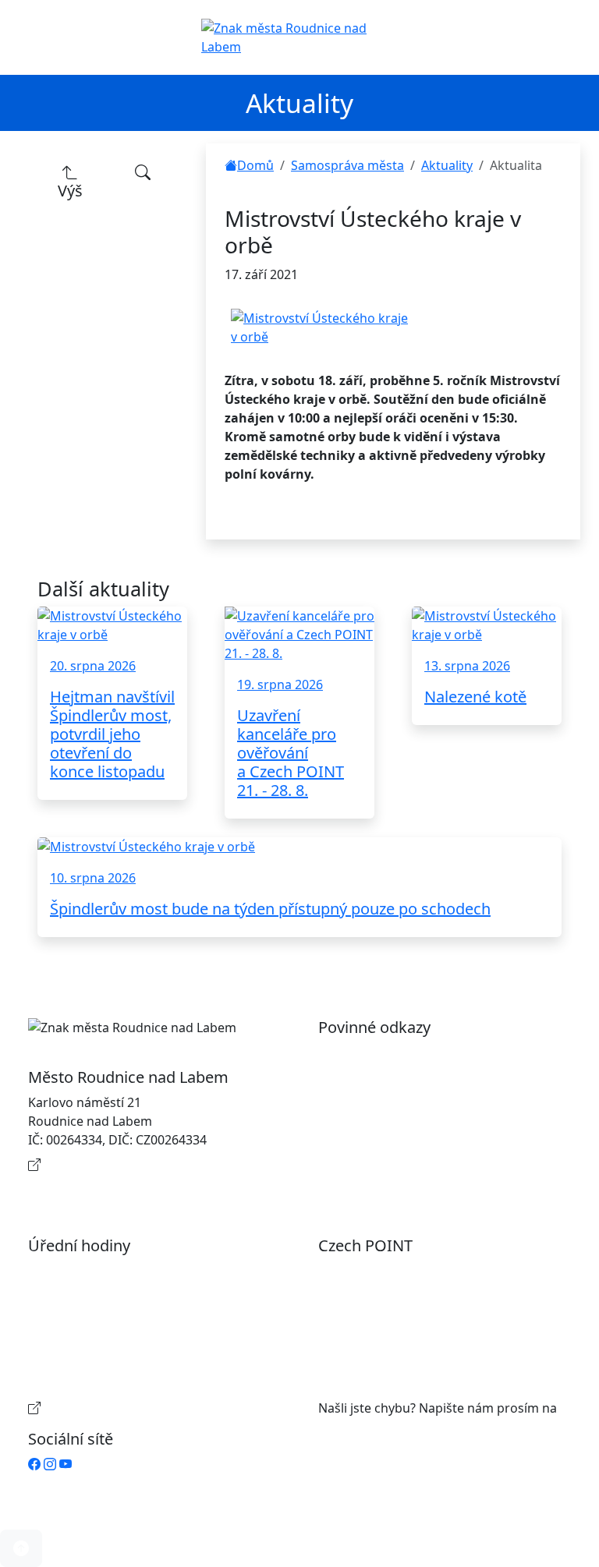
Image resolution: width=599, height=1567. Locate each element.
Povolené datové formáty (408, 1102)
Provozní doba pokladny (115, 1408)
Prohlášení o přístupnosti (409, 1052)
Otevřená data (376, 1077)
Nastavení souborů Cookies (415, 1171)
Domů (255, 165)
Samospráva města (347, 165)
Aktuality (447, 165)
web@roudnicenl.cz (376, 1426)
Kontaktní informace (104, 1164)
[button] (21, 1548)
